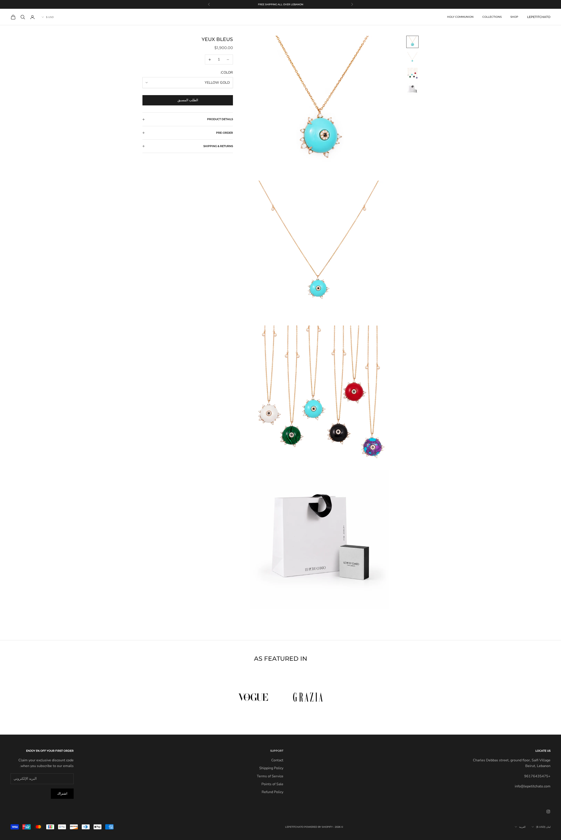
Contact (277, 760)
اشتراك (62, 793)
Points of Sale (272, 784)
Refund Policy (272, 792)
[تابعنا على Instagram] (548, 811)
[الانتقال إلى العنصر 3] (412, 73)
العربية (522, 826)
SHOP (514, 17)
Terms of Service (270, 776)
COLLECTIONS (492, 17)
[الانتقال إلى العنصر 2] (412, 58)
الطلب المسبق (188, 100)
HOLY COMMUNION (460, 17)
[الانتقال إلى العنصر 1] (412, 42)
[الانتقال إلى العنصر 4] (412, 89)
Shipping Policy (271, 768)
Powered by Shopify (318, 826)
